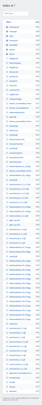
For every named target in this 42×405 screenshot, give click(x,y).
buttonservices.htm (16, 144)
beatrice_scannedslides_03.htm (20, 121)
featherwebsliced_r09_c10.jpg (19, 319)
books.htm (13, 85)
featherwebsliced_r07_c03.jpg (19, 247)
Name (8, 22)
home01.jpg (13, 126)
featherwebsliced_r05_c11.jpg (19, 310)
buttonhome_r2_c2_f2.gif (18, 202)
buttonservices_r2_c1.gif (18, 351)
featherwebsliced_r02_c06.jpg (19, 274)
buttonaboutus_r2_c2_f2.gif (19, 193)
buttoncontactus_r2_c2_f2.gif (19, 184)
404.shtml (12, 391)
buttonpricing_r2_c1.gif (17, 355)
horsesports (13, 40)
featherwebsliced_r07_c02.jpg (19, 315)
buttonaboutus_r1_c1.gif (18, 346)
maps (11, 36)
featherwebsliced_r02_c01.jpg (19, 292)
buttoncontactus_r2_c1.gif (18, 364)
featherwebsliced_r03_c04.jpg (19, 207)
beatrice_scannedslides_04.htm (20, 103)
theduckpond (14, 27)
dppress (12, 50)
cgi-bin (11, 54)
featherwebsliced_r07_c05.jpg (19, 211)
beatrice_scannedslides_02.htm (20, 171)
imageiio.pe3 (13, 58)
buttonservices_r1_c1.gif (18, 328)
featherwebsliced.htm (17, 112)
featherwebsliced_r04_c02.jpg (19, 261)
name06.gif (13, 148)
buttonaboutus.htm (16, 157)
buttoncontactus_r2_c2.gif (18, 216)
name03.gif (13, 180)
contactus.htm (14, 90)
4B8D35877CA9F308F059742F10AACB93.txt (21, 373)
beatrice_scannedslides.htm (19, 108)
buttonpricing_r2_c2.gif (17, 238)
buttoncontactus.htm (17, 139)
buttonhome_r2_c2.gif (17, 243)
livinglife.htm (13, 67)
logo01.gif (12, 117)
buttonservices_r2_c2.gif (18, 229)
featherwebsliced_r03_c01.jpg (19, 301)
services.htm (13, 77)
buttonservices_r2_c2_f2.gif (19, 189)
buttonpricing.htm (15, 153)
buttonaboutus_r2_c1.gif (18, 369)
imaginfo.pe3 (14, 94)
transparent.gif (14, 378)
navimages (13, 32)
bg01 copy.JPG (14, 225)
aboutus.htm (13, 72)
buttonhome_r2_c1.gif (17, 360)
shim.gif (12, 382)
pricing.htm (13, 81)
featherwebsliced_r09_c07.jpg (19, 297)
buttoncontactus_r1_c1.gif (18, 342)
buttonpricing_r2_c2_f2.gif (18, 198)
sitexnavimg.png (15, 63)
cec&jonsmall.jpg (15, 99)
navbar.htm (13, 324)
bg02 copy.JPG (14, 220)
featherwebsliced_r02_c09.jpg (19, 283)
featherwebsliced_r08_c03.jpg (19, 288)
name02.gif (13, 256)
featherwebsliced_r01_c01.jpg (19, 166)
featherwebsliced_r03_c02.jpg (19, 270)
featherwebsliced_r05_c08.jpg (19, 265)
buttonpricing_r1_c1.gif (17, 333)
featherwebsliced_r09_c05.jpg (19, 279)
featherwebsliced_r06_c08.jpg (19, 252)
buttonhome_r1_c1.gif (17, 337)
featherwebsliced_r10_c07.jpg (19, 306)
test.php (12, 387)
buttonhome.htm (15, 162)
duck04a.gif (13, 135)
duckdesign (13, 45)
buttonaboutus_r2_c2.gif (18, 234)
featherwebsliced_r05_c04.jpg (19, 175)
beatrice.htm (13, 130)
